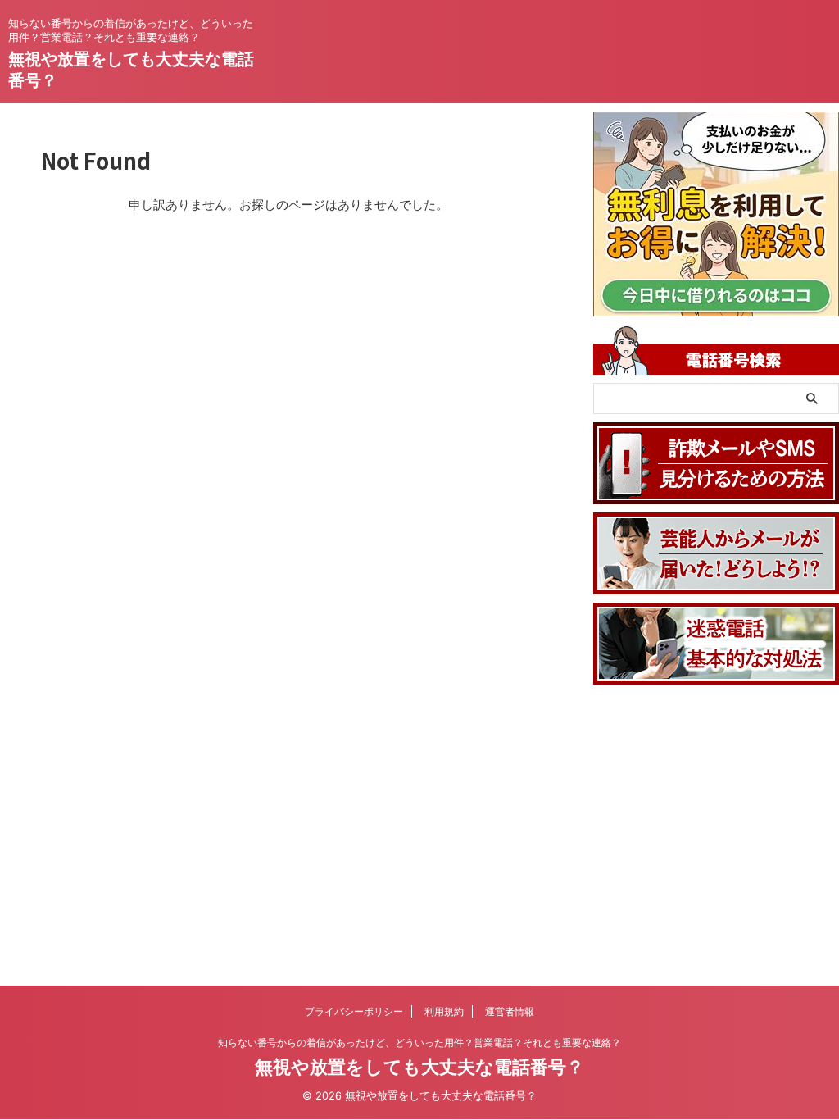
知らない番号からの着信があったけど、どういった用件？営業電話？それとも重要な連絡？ (419, 1042)
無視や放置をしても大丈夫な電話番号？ (419, 1066)
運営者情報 (509, 1011)
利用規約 (444, 1011)
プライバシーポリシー (354, 1011)
